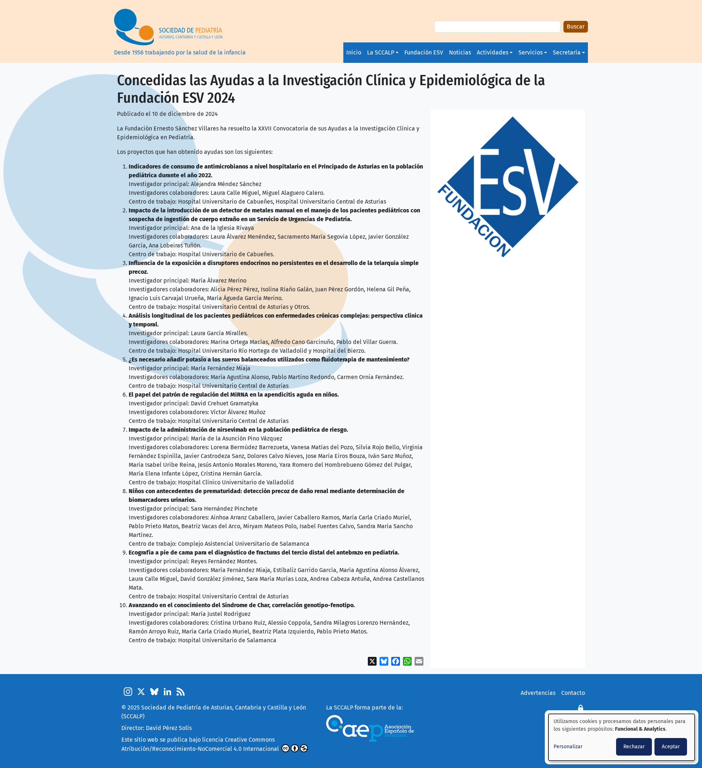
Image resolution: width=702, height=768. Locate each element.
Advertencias (538, 692)
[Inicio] (180, 27)
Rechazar (634, 747)
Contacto (573, 692)
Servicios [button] (530, 52)
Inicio (353, 52)
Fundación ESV (423, 52)
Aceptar (671, 747)
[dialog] (621, 737)
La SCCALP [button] (380, 52)
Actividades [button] (492, 52)
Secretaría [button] (567, 52)
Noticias (460, 52)
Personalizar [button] (568, 747)
